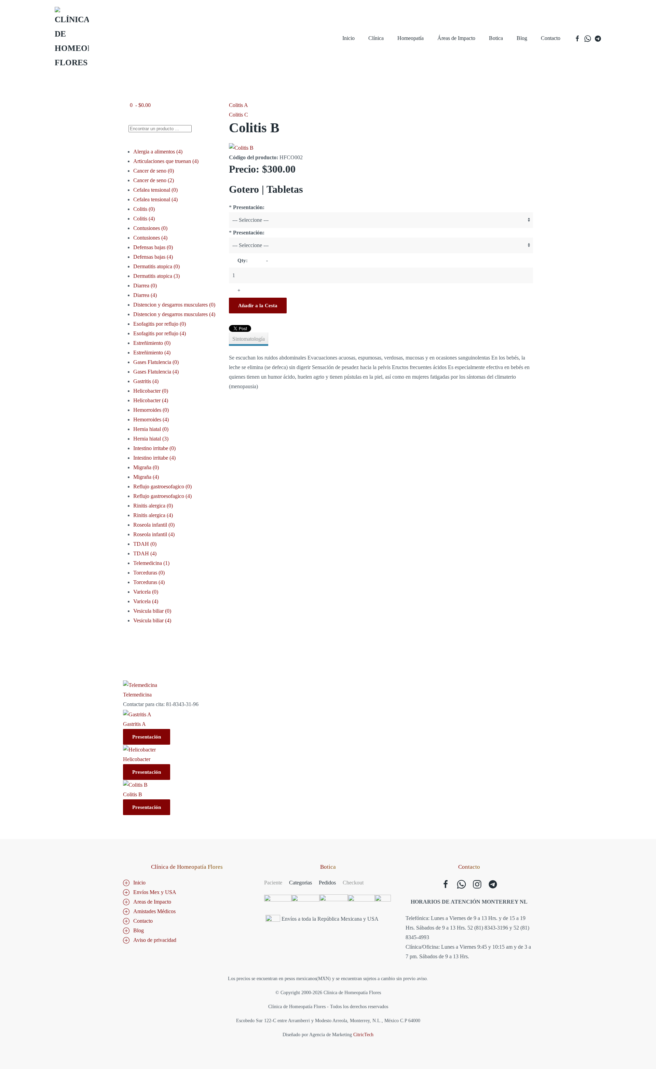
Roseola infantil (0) (154, 525)
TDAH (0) (144, 544)
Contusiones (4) (150, 238)
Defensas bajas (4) (153, 257)
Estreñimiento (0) (151, 343)
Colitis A (238, 105)
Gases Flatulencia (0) (156, 362)
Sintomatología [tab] (248, 339)
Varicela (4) (145, 601)
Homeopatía (410, 38)
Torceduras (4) (149, 582)
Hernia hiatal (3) (150, 439)
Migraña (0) (146, 467)
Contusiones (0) (150, 228)
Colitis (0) (144, 209)
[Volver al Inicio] (72, 38)
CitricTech (363, 1034)
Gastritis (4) (146, 381)
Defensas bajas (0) (153, 247)
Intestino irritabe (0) (154, 448)
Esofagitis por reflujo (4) (159, 333)
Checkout (353, 882)
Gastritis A (134, 724)
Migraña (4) (146, 477)
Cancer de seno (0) (153, 171)
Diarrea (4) (145, 295)
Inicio (348, 38)
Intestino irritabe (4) (154, 458)
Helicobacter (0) (150, 391)
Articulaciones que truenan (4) (166, 161)
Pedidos (327, 882)
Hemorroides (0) (151, 410)
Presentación (146, 737)
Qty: (242, 260)
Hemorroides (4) (151, 419)
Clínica (376, 38)
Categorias (300, 882)
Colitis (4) (144, 218)
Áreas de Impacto (456, 38)
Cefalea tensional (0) (155, 190)
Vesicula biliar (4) (152, 620)
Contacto (550, 38)
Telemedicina (137, 695)
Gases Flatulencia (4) (156, 372)
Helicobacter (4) (150, 400)
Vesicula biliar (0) (152, 611)
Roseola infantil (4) (154, 534)
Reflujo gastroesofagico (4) (162, 496)
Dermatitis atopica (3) (156, 276)
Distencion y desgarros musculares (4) (174, 314)
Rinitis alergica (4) (153, 515)
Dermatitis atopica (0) (156, 266)
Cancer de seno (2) (153, 180)
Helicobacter (136, 759)
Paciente (273, 882)
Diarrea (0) (145, 285)
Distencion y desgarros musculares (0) (174, 305)
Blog (522, 38)
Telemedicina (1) (151, 563)
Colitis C (238, 115)
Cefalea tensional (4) (155, 199)
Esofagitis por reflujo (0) (159, 324)
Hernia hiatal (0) (150, 429)
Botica (496, 38)
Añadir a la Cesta (257, 305)
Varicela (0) (145, 592)
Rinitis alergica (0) (153, 506)
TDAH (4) (144, 553)
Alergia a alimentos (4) (157, 151)
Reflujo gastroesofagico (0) (162, 486)
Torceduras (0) (149, 573)
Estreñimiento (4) (151, 352)
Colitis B (132, 794)
